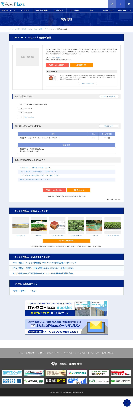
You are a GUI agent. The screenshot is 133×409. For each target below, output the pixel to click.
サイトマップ (95, 353)
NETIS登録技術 (58, 10)
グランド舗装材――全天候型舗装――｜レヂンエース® (38, 171)
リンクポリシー (82, 353)
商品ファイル (57, 65)
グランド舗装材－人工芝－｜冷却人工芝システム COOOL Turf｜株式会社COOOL (43, 268)
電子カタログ (25, 10)
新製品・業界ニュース (124, 10)
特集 (91, 10)
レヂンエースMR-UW (57, 236)
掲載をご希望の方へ (108, 353)
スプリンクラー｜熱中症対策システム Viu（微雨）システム (40, 175)
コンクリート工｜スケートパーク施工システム (35, 168)
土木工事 (17, 29)
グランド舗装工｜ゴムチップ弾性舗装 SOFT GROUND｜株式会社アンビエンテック (44, 263)
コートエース (94, 236)
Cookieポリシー (69, 353)
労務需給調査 (30, 353)
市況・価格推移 (74, 10)
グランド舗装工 (38, 29)
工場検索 (40, 353)
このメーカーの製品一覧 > (109, 96)
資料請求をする (81, 65)
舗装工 (24, 29)
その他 (30, 29)
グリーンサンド (20, 236)
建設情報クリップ (108, 10)
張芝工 (34, 291)
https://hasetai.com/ (29, 117)
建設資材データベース (8, 10)
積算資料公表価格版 (42, 10)
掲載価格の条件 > (109, 126)
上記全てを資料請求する (66, 241)
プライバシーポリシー (54, 353)
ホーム (11, 29)
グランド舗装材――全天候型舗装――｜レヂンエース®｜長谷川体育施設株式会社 (43, 273)
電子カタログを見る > (88, 83)
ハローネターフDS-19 (113, 236)
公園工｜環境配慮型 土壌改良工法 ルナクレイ (35, 179)
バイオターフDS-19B (76, 236)
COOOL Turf (39, 236)
